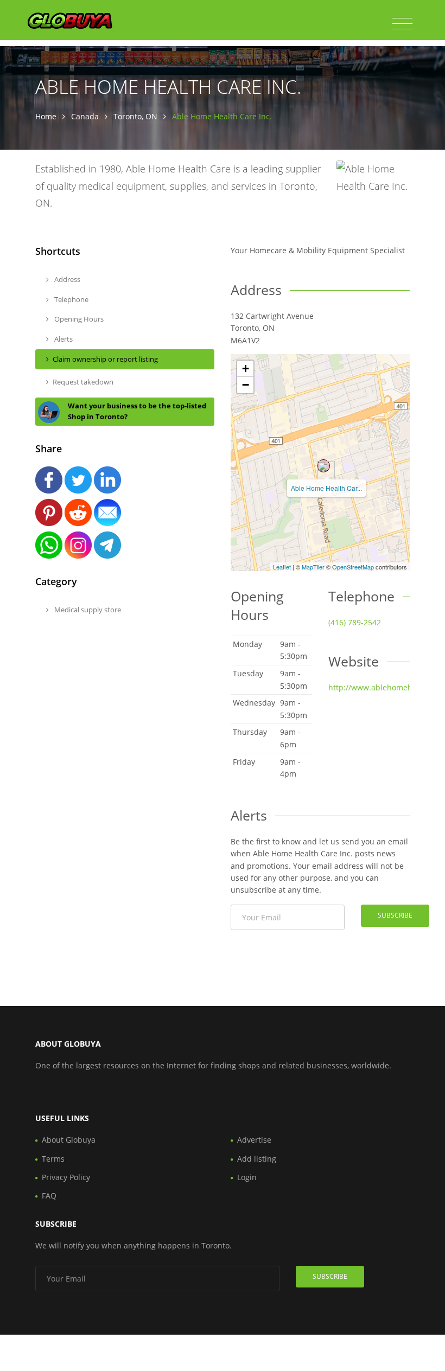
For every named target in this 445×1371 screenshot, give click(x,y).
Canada (85, 116)
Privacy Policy (66, 1177)
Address (66, 279)
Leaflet (282, 566)
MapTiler (313, 566)
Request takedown (83, 382)
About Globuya (69, 1140)
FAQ (49, 1195)
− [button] (245, 385)
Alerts (63, 339)
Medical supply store (87, 609)
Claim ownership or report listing (105, 359)
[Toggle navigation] (402, 24)
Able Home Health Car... (326, 487)
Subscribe (395, 915)
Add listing (256, 1159)
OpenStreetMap (353, 566)
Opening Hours (78, 319)
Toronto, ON (135, 116)
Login (247, 1177)
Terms (53, 1159)
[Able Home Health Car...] (323, 465)
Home (45, 116)
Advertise (254, 1140)
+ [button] (245, 368)
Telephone (70, 299)
